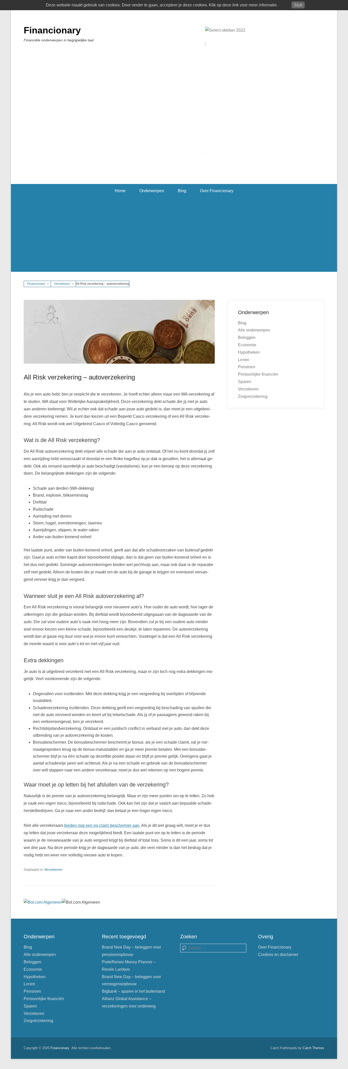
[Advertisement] (174, 236)
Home (120, 191)
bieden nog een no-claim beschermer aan (101, 825)
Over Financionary (216, 191)
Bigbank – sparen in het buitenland (133, 991)
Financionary (52, 30)
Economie (247, 345)
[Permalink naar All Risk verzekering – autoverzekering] (119, 332)
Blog (182, 191)
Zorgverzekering (252, 396)
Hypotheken (249, 352)
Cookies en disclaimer (278, 954)
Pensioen (246, 367)
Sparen (244, 381)
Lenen (243, 360)
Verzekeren (62, 284)
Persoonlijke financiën (258, 374)
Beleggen (247, 337)
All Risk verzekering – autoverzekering (79, 377)
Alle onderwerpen (254, 330)
